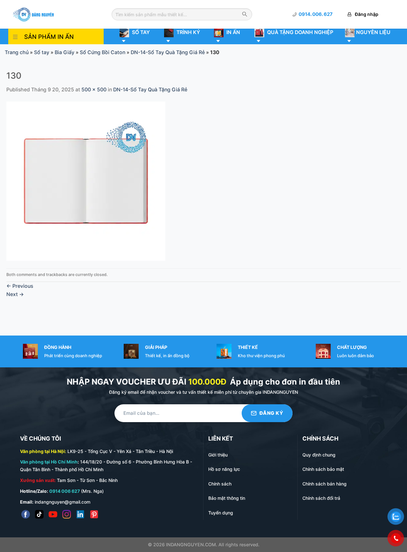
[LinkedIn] (80, 514)
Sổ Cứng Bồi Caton (102, 52)
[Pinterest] (94, 514)
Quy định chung (318, 454)
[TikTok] (39, 514)
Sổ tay (41, 52)
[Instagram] (66, 514)
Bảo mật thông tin (226, 498)
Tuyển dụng (220, 512)
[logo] (33, 14)
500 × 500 (94, 90)
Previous (19, 286)
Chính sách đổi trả (321, 498)
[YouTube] (53, 514)
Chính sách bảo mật (323, 469)
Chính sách (219, 483)
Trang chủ (17, 52)
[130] (85, 181)
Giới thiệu (218, 454)
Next (15, 294)
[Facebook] (25, 514)
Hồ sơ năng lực (224, 469)
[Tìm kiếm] (244, 14)
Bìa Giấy (64, 52)
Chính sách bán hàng (324, 483)
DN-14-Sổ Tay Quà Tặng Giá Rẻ (168, 52)
